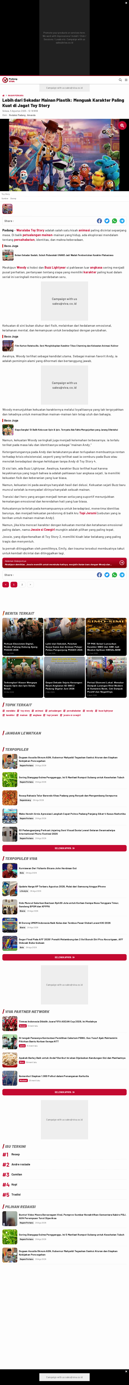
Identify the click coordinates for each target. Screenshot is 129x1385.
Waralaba (23, 230)
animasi (84, 230)
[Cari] (120, 80)
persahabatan (24, 239)
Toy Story (38, 230)
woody (89, 710)
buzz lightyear (106, 710)
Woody (21, 267)
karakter (90, 272)
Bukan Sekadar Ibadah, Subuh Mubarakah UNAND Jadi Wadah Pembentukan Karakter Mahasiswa (64, 255)
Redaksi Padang (17, 115)
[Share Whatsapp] (114, 221)
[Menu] (126, 80)
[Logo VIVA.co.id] (9, 80)
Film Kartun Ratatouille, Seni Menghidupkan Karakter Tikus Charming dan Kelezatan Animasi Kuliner (66, 345)
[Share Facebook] (99, 221)
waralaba (10, 710)
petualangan (32, 235)
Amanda (31, 115)
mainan (47, 235)
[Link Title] (9, 761)
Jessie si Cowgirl (43, 529)
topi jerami (52, 715)
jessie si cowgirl (72, 715)
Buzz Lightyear (55, 267)
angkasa (96, 267)
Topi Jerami (87, 513)
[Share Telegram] (122, 221)
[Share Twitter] (107, 221)
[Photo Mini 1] (7, 209)
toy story (25, 710)
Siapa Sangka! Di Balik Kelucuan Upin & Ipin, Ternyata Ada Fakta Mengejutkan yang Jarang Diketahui (66, 429)
